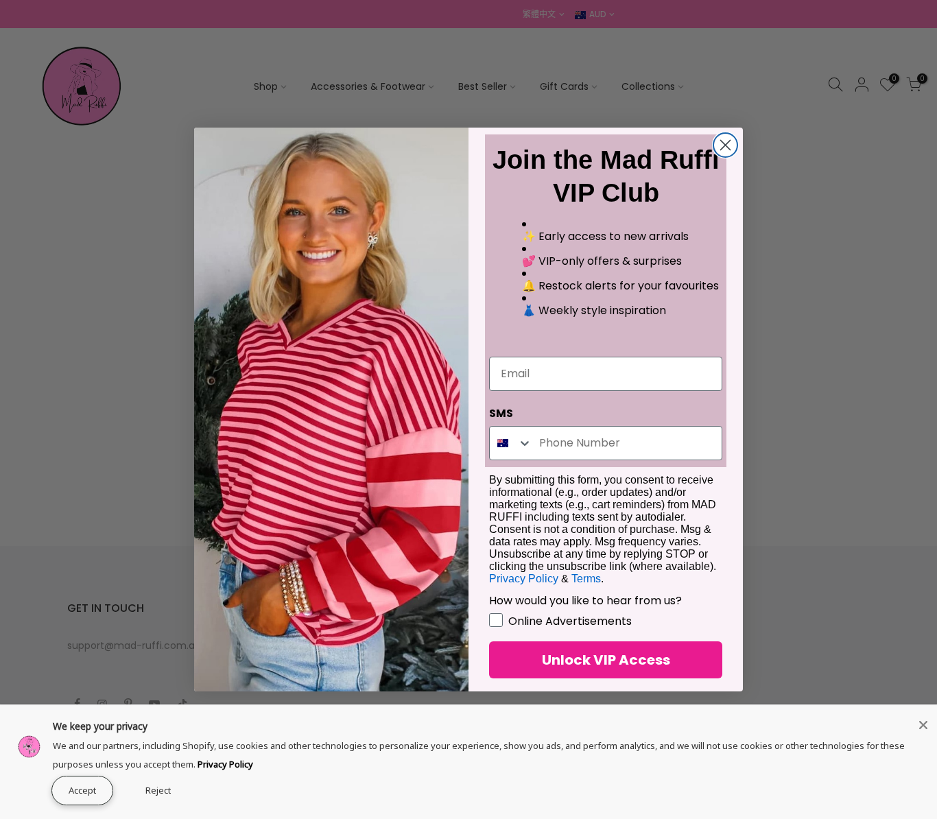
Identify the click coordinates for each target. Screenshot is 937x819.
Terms (586, 578)
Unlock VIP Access (606, 659)
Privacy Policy (225, 764)
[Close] (923, 725)
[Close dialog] (725, 145)
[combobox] (511, 443)
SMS (501, 413)
